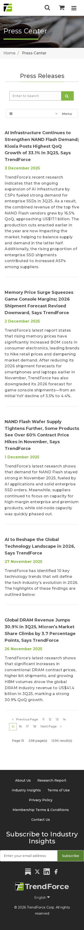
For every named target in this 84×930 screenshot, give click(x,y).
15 (13, 726)
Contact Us (40, 820)
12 (50, 719)
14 (64, 719)
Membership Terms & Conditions (41, 810)
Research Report (51, 780)
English (40, 897)
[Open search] (47, 7)
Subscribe (70, 856)
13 (57, 719)
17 (27, 726)
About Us (23, 780)
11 (43, 719)
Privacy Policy (40, 800)
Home (9, 53)
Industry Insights (26, 790)
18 (34, 726)
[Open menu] (74, 8)
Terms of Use (58, 790)
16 (20, 726)
